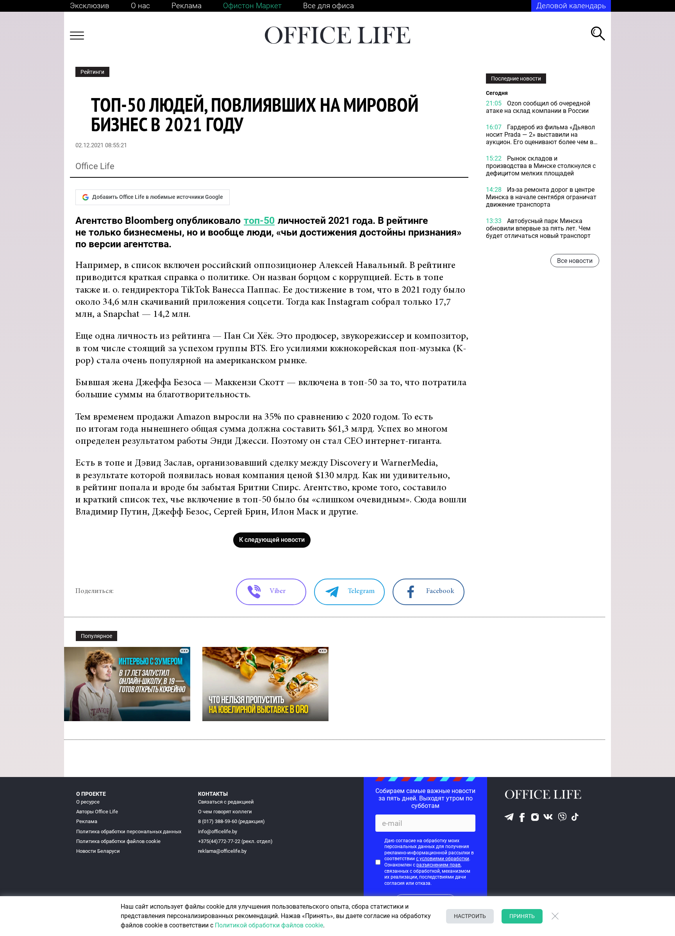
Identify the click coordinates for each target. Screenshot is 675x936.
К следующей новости (272, 539)
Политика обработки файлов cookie (118, 841)
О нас (140, 5)
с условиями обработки (442, 858)
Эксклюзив (89, 5)
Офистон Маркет (252, 5)
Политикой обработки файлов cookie (269, 925)
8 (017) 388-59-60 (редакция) (231, 821)
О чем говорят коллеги (225, 812)
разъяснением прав (438, 865)
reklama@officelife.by (222, 851)
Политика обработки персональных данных (128, 831)
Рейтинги (92, 72)
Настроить (470, 916)
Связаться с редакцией (226, 802)
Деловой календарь (571, 5)
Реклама (186, 5)
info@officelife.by (217, 831)
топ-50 (259, 220)
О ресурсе (88, 802)
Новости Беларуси (98, 851)
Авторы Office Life (97, 812)
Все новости (575, 260)
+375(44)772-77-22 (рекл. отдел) (235, 841)
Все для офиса (328, 5)
